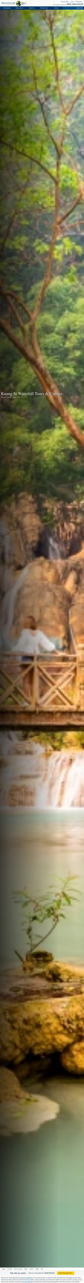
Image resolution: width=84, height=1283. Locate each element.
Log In (72, 1)
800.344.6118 (75, 4)
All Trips (10, 1269)
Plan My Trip (44, 8)
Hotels (31, 1269)
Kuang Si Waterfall (26, 1277)
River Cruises (18, 1269)
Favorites (79, 1)
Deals (37, 1269)
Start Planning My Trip (65, 1273)
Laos (3, 1269)
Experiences (19, 8)
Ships (26, 1269)
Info (42, 1269)
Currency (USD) (64, 1)
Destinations (7, 8)
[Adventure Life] (13, 3)
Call (49, 1273)
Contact (56, 8)
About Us (31, 8)
